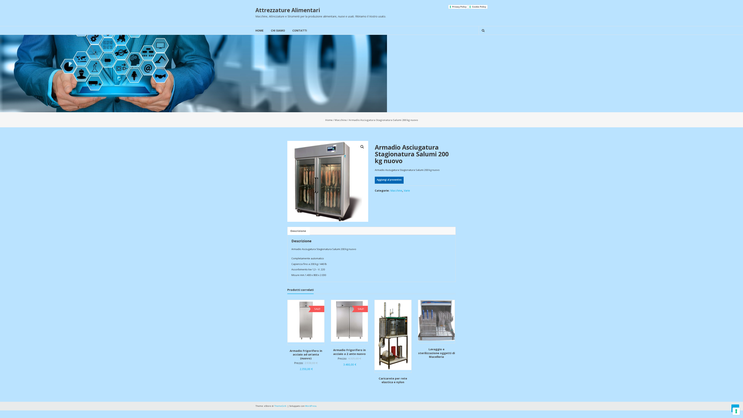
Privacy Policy (459, 6)
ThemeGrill (280, 405)
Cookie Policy (479, 6)
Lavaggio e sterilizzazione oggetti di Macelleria (436, 353)
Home (259, 30)
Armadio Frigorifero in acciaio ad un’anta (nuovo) (306, 354)
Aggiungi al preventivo (389, 179)
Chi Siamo (278, 30)
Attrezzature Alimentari (287, 10)
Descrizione (298, 231)
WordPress (310, 405)
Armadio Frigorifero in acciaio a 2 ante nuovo (349, 352)
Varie (407, 190)
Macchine (341, 120)
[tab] (298, 231)
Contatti (299, 30)
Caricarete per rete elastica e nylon (393, 380)
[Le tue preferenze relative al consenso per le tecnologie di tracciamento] (736, 411)
